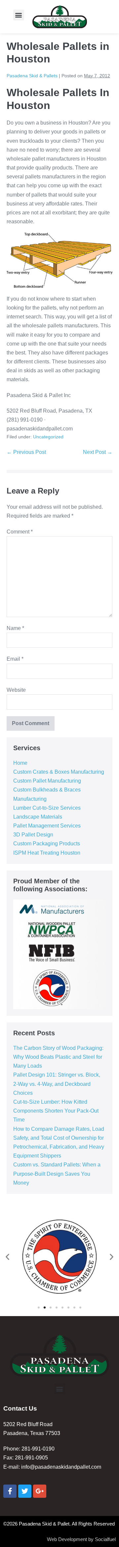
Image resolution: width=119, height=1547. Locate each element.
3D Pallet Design (33, 834)
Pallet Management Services (47, 826)
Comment (20, 531)
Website (16, 690)
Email (15, 659)
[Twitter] (24, 1491)
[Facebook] (10, 1491)
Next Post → (97, 452)
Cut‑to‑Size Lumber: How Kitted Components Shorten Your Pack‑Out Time (56, 1111)
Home (20, 763)
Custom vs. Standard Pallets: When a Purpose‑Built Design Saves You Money (56, 1173)
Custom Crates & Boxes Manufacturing (58, 772)
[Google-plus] (39, 1491)
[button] (18, 15)
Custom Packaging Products (46, 843)
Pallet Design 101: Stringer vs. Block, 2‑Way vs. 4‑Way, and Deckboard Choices (56, 1083)
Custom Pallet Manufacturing (47, 781)
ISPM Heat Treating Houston (46, 853)
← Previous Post (26, 452)
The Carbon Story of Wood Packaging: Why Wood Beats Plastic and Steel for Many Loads (58, 1057)
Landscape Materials (37, 817)
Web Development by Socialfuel (81, 1539)
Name (15, 628)
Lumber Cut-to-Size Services (47, 808)
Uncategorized (48, 436)
